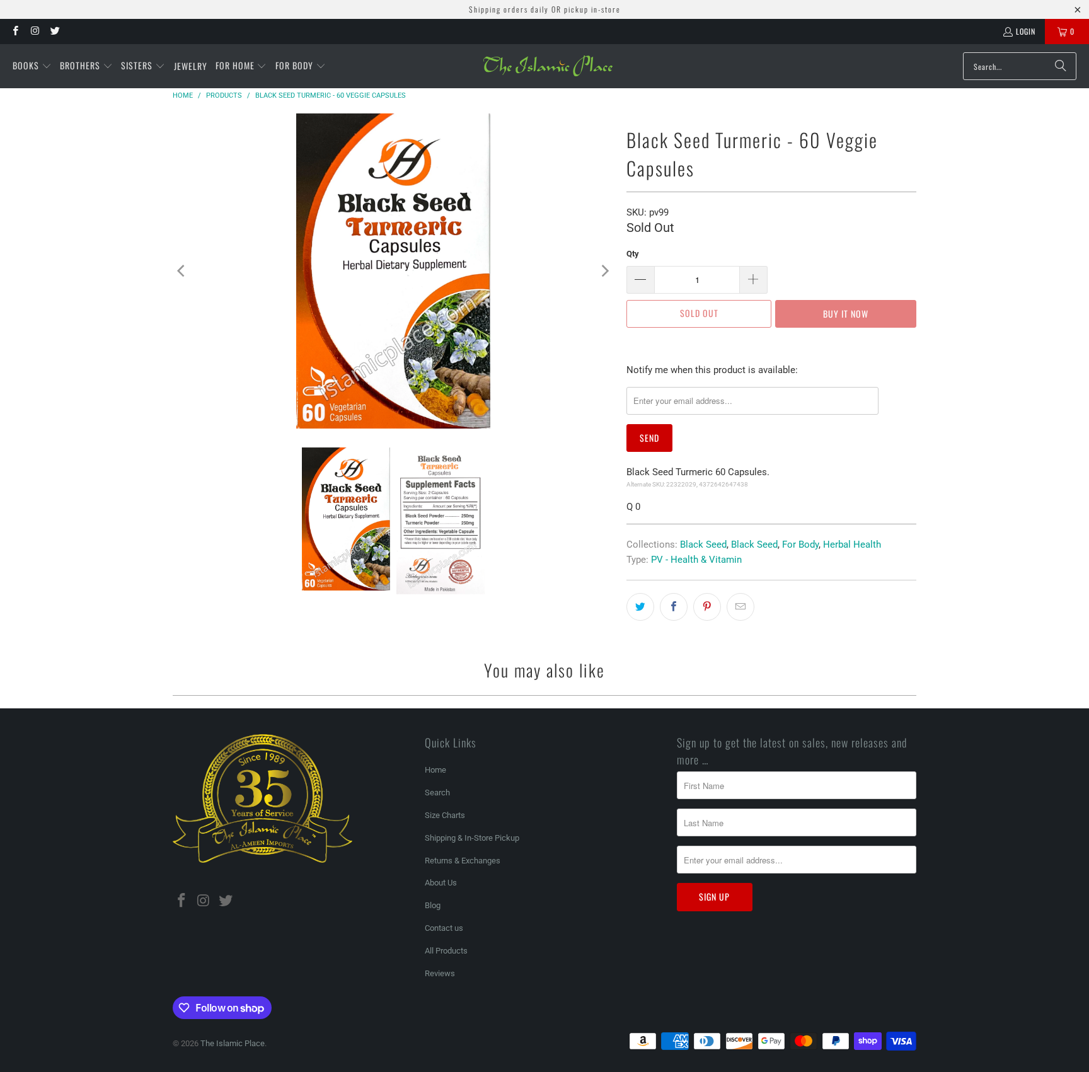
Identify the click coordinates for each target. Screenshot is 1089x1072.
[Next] (604, 271)
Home (435, 770)
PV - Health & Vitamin (696, 559)
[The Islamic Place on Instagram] (34, 31)
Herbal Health (852, 544)
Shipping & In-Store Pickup (472, 838)
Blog (433, 905)
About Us (441, 882)
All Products (446, 950)
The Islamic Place (232, 1043)
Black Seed (703, 544)
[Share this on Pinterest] (707, 607)
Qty (632, 253)
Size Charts (445, 815)
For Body (800, 544)
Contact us (444, 928)
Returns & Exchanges (462, 860)
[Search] (1060, 66)
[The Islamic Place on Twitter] (54, 31)
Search (437, 792)
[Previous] (182, 271)
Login (1025, 31)
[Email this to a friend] (740, 607)
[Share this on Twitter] (640, 607)
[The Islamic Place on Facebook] (14, 31)
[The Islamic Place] (548, 66)
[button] (32, 66)
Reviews (440, 973)
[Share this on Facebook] (674, 607)
